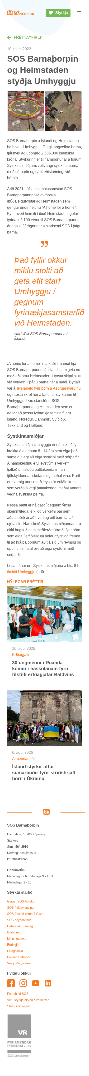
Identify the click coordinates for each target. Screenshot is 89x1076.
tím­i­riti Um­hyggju (21, 572)
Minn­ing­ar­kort (16, 938)
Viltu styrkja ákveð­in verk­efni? (28, 1000)
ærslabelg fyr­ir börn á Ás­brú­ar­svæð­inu (48, 388)
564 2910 (21, 846)
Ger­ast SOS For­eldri (21, 901)
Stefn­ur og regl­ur (18, 1006)
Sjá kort (12, 840)
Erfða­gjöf (13, 945)
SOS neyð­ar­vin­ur (19, 920)
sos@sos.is (28, 853)
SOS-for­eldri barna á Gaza (25, 914)
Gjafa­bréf (13, 932)
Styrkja (61, 13)
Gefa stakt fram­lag (20, 926)
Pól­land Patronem (19, 957)
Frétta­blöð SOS (17, 994)
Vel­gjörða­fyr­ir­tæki (19, 963)
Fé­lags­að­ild (15, 951)
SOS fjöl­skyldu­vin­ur (20, 907)
